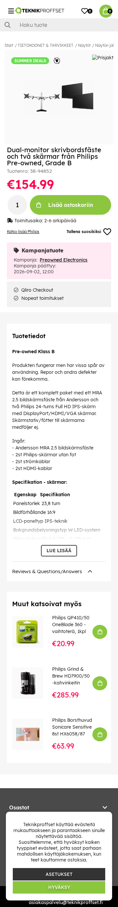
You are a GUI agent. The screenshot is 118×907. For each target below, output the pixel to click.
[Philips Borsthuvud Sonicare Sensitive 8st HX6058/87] (32, 734)
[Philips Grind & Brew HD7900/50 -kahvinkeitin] (32, 682)
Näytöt (84, 45)
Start (9, 45)
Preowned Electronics (64, 260)
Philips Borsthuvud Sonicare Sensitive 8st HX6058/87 (72, 727)
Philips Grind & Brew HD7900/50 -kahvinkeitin (71, 676)
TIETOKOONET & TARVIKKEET (45, 45)
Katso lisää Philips (23, 231)
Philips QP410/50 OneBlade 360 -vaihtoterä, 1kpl (70, 624)
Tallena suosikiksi (84, 231)
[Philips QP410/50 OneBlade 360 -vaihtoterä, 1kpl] (32, 631)
